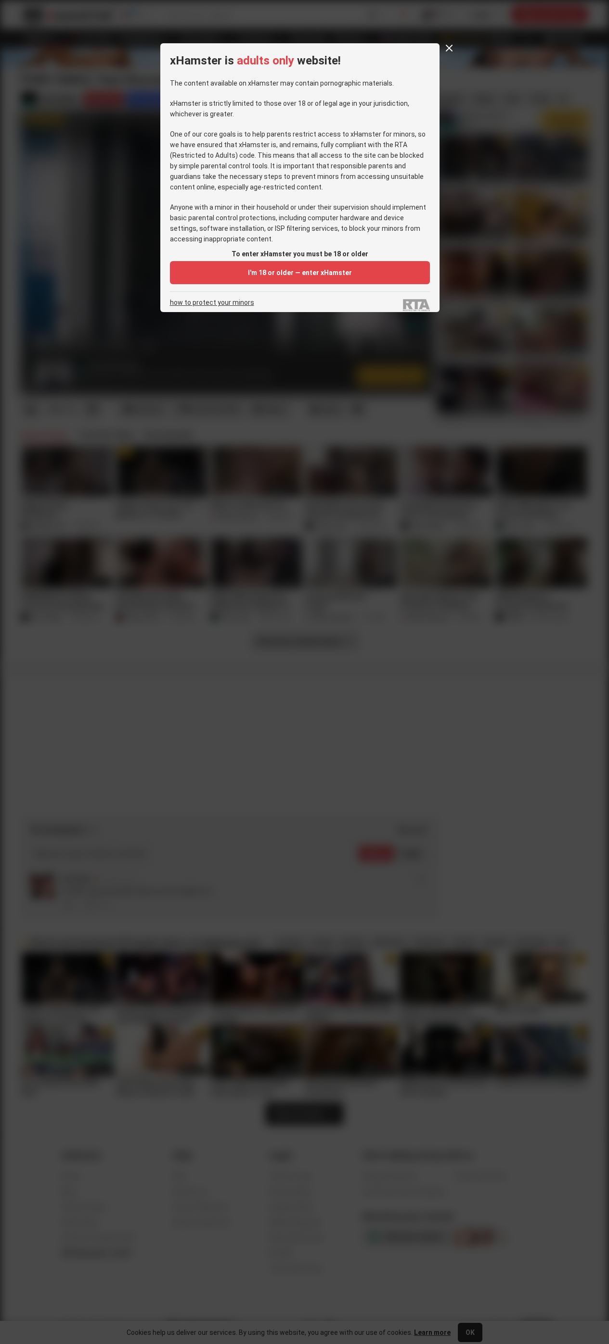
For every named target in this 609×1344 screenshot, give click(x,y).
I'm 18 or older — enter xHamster (300, 272)
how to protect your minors (212, 302)
